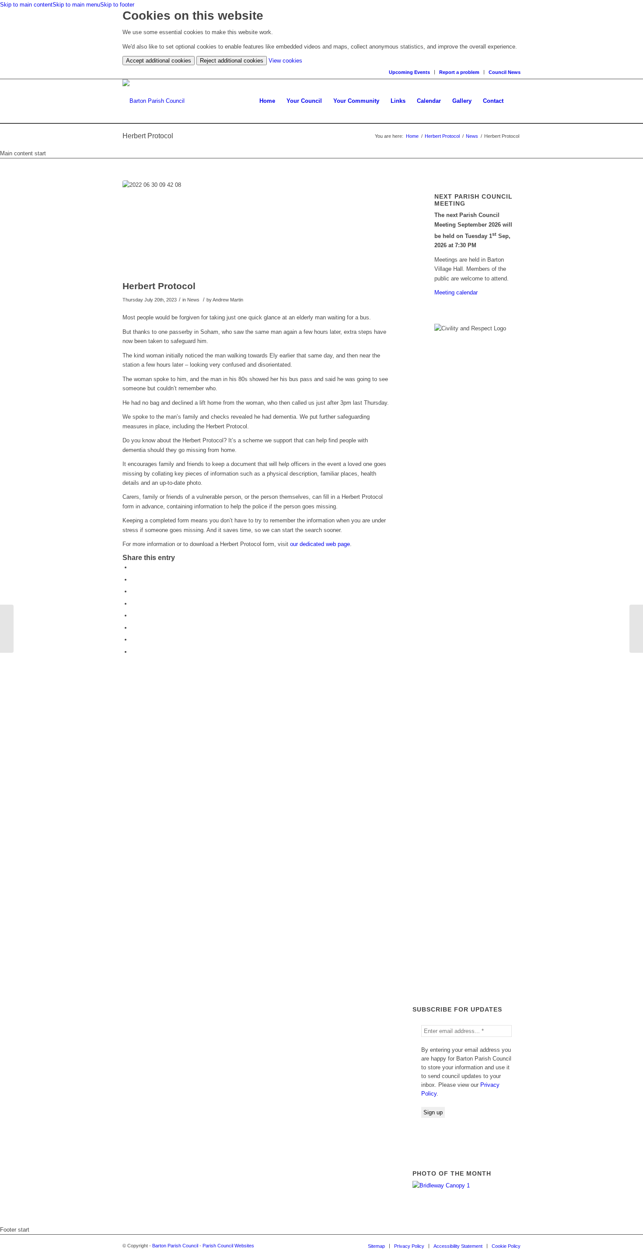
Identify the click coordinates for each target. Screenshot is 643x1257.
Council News (505, 72)
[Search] (515, 101)
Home (412, 136)
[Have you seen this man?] (636, 629)
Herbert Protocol (442, 136)
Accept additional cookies (158, 60)
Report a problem (459, 72)
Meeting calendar (456, 292)
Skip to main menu (76, 4)
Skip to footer (117, 4)
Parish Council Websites (228, 1245)
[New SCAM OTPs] (7, 629)
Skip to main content (26, 4)
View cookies (285, 60)
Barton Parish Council (175, 1245)
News (472, 136)
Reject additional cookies (231, 60)
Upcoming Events (409, 72)
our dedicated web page (320, 544)
